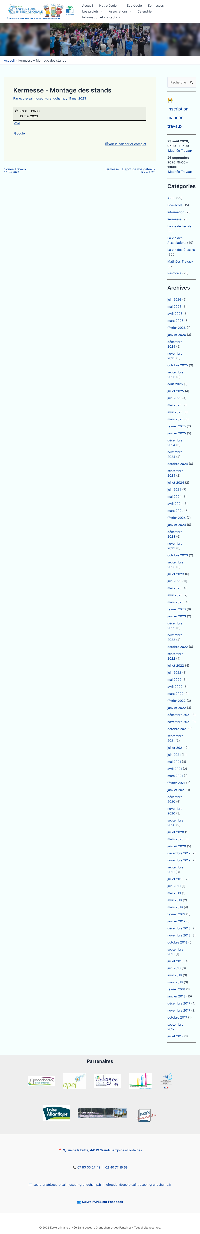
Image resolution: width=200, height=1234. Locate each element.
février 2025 (176, 426)
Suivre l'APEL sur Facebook (102, 1202)
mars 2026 (175, 321)
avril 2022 (174, 687)
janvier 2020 (176, 846)
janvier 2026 (176, 335)
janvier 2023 (176, 616)
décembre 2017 (178, 1003)
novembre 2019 (178, 860)
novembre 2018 (178, 935)
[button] (119, 5)
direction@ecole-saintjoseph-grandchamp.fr (138, 1184)
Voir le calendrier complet (127, 144)
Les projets (90, 11)
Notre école (108, 5)
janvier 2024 (176, 525)
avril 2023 (174, 595)
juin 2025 (174, 398)
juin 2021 (174, 755)
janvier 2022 (176, 708)
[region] (100, 39)
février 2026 (176, 328)
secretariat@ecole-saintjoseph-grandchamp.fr (67, 1184)
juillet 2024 (175, 482)
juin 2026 (174, 299)
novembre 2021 (178, 722)
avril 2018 (174, 975)
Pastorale (174, 273)
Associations (118, 11)
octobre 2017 (177, 1017)
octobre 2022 (177, 647)
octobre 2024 (177, 464)
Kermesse (174, 219)
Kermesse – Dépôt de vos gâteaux (130, 171)
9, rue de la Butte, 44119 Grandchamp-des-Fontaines (102, 1150)
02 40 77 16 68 (116, 1167)
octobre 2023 (177, 555)
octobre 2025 (177, 365)
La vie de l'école (179, 226)
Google (19, 133)
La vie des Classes (181, 250)
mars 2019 (175, 907)
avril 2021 (174, 769)
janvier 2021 (176, 790)
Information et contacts (99, 17)
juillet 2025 (175, 391)
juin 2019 (174, 886)
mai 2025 (174, 405)
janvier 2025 (176, 433)
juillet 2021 (175, 748)
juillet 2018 (175, 961)
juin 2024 (174, 489)
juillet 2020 (175, 832)
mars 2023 (175, 602)
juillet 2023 (175, 574)
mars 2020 (175, 839)
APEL (171, 198)
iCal (17, 123)
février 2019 (176, 914)
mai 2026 (174, 306)
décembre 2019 (178, 853)
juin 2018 (174, 968)
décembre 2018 (178, 928)
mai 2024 (174, 497)
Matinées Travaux (180, 261)
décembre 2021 (178, 715)
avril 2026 (174, 314)
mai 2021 (174, 762)
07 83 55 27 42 (88, 1167)
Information (175, 212)
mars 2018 (175, 982)
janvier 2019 (176, 921)
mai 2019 (174, 893)
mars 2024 (175, 511)
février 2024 (176, 518)
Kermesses (156, 5)
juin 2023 (174, 581)
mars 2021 (175, 776)
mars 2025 (175, 419)
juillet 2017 (175, 1036)
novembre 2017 (178, 1010)
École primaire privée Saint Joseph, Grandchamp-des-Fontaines (33, 18)
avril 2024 (174, 504)
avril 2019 (174, 900)
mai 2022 (174, 680)
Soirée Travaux (15, 171)
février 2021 (176, 783)
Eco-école (134, 5)
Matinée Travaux (180, 150)
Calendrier (145, 11)
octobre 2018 (177, 942)
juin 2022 (174, 672)
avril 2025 (174, 412)
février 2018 (176, 989)
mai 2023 (174, 588)
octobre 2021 (177, 729)
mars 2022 (175, 694)
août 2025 (175, 384)
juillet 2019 (175, 879)
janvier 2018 (176, 996)
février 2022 (176, 701)
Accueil (87, 5)
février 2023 (176, 609)
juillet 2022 (175, 665)
